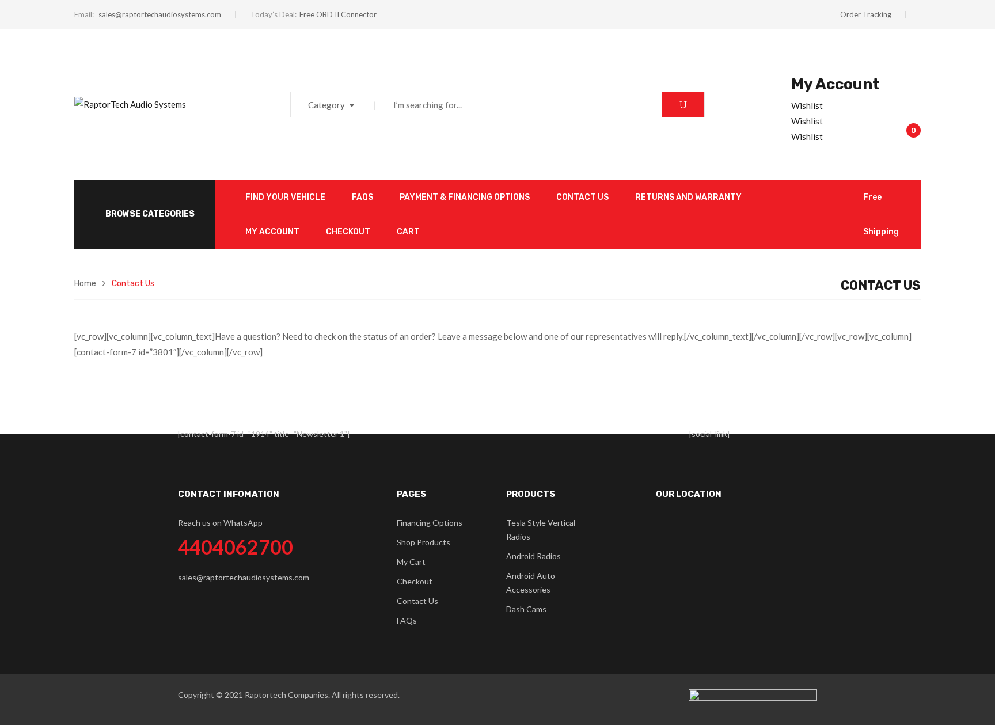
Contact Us (417, 601)
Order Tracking (865, 14)
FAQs (407, 620)
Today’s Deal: (273, 14)
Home (85, 284)
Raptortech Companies (286, 695)
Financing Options (429, 522)
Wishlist (807, 105)
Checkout (414, 581)
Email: (84, 14)
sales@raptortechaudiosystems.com (159, 14)
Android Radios (533, 556)
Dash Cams (526, 609)
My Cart (411, 562)
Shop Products (423, 542)
